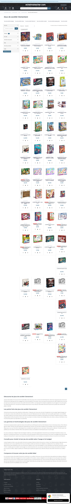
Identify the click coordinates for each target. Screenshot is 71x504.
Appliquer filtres (7, 51)
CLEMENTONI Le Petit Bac (25, 378)
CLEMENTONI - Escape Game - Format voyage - (37, 224)
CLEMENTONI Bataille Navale (62, 268)
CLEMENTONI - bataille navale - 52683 (50, 247)
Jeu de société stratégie (9, 21)
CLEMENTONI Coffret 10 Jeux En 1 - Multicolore (38, 113)
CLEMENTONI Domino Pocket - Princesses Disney (62, 291)
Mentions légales (7, 490)
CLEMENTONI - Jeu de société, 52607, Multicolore (37, 68)
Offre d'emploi (7, 488)
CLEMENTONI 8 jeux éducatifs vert (62, 68)
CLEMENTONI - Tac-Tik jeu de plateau (50, 45)
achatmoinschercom (35, 4)
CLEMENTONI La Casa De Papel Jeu (49, 291)
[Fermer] (68, 495)
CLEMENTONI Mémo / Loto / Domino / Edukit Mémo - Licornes (37, 180)
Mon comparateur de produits (42, 488)
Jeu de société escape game (54, 21)
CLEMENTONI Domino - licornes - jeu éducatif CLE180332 (62, 180)
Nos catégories (7, 492)
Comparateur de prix (7, 12)
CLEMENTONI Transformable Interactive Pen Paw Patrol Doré (62, 136)
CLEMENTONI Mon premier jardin (49, 225)
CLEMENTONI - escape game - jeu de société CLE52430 (25, 45)
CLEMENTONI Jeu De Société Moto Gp (25, 135)
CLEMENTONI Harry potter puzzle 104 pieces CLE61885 (62, 45)
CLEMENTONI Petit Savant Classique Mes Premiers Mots (25, 248)
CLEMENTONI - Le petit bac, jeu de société (25, 68)
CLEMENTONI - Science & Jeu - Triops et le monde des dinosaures (25, 180)
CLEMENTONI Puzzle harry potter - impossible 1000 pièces (25, 203)
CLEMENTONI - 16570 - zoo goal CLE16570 (37, 135)
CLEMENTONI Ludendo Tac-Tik (62, 313)
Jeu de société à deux (19, 21)
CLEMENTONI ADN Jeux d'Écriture (37, 247)
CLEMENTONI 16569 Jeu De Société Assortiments (62, 202)
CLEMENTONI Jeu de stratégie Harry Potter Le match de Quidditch (25, 158)
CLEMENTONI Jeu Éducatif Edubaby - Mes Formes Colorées (37, 291)
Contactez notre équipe (8, 486)
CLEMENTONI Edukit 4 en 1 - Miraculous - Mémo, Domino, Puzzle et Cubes (25, 225)
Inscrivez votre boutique (41, 490)
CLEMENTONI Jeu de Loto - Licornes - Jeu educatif (49, 180)
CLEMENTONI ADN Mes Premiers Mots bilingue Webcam (62, 357)
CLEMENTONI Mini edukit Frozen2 (62, 113)
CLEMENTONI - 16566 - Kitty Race (49, 113)
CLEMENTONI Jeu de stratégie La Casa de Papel (50, 90)
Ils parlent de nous (7, 484)
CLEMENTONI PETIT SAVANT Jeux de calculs (62, 334)
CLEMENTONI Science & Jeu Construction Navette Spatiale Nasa (37, 91)
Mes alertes (38, 486)
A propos (5, 482)
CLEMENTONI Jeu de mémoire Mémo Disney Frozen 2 (62, 225)
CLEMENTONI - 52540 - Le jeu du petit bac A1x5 (62, 90)
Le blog (37, 482)
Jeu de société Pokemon (30, 21)
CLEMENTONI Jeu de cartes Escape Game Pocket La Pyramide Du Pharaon (62, 158)
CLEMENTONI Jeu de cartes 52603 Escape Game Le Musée (50, 68)
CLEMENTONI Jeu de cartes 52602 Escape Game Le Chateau (37, 158)
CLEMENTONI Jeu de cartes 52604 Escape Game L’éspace (50, 336)
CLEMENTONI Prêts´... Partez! (38, 334)
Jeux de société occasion (42, 21)
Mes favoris (38, 484)
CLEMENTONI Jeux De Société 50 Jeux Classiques (37, 45)
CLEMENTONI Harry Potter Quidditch (25, 291)
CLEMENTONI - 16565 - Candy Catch (38, 202)
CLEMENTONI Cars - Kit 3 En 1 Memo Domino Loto (62, 247)
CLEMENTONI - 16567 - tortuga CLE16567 (50, 135)
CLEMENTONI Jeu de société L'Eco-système (25, 113)
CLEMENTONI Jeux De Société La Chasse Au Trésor (50, 203)
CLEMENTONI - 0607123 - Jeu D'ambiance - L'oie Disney (25, 90)
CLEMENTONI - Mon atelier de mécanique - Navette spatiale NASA (25, 336)
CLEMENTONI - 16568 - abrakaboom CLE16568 (50, 158)
